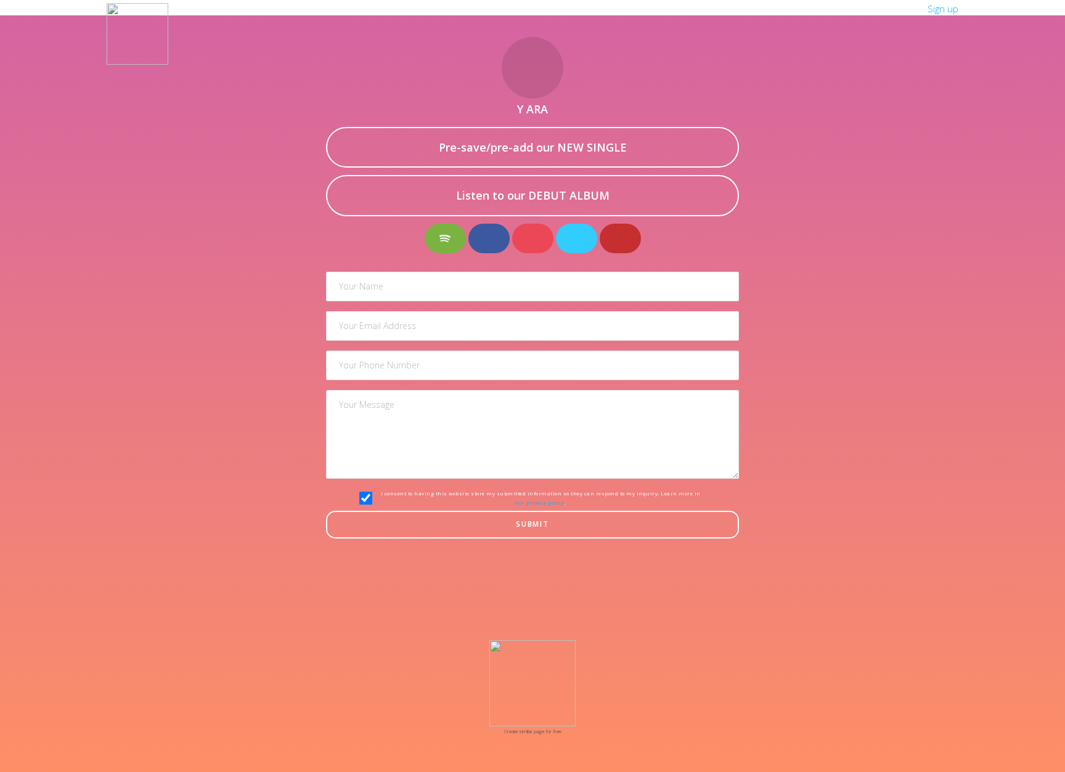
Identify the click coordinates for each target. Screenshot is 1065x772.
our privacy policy (539, 502)
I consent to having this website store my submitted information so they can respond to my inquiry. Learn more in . (541, 498)
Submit (532, 524)
